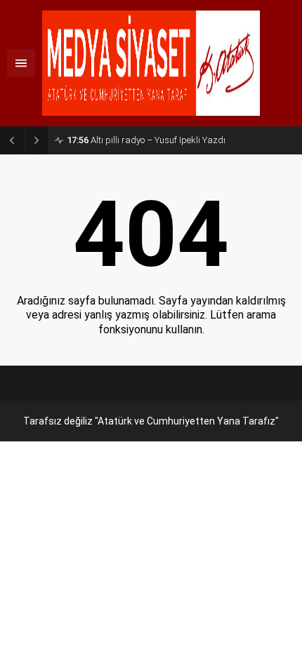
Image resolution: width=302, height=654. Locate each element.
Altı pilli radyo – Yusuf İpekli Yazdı (146, 140)
